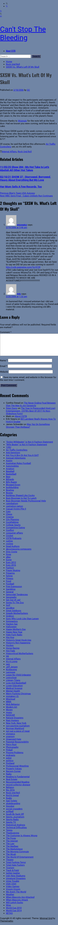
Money (9, 709)
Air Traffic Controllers (16, 450)
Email (3, 366)
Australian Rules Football (18, 463)
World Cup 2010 (14, 908)
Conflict (10, 530)
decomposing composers (18, 549)
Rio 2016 (10, 790)
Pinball (9, 750)
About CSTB (10, 50)
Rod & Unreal (12, 795)
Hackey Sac (12, 624)
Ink (7, 656)
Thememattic (6, 921)
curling (9, 541)
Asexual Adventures (16, 458)
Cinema (10, 517)
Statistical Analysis (15, 825)
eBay (8, 557)
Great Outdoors (13, 610)
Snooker (10, 806)
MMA (8, 701)
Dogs (8, 554)
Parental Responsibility (17, 742)
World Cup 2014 (14, 910)
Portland (10, 763)
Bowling (10, 490)
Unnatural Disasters (16, 878)
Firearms (10, 573)
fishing (9, 575)
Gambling (10, 589)
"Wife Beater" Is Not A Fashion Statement (26, 444)
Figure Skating (13, 570)
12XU (8, 447)
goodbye (10, 608)
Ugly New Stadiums (15, 875)
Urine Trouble (12, 881)
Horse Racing (12, 648)
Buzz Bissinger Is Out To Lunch (21, 498)
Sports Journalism (15, 816)
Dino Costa (11, 551)
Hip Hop (10, 637)
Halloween (11, 626)
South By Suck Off (15, 814)
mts (19, 294)
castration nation (14, 506)
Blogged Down (13, 484)
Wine (8, 905)
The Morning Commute (17, 851)
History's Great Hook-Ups (18, 640)
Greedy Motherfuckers (17, 613)
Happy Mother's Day (16, 629)
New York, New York (16, 723)
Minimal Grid (46, 918)
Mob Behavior (13, 704)
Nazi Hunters (12, 720)
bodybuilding (12, 487)
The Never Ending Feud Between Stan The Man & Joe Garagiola (31, 404)
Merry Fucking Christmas (18, 693)
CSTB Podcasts (13, 538)
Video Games (12, 886)
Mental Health (13, 691)
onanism (10, 736)
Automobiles (12, 466)
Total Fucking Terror (16, 862)
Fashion (10, 567)
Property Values (14, 768)
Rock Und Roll (25, 151)
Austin (9, 460)
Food (8, 581)
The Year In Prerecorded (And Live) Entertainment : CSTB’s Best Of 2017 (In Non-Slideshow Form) (30, 411)
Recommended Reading (17, 782)
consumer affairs (14, 533)
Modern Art (11, 707)
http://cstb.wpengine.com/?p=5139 (23, 267)
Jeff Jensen (12, 667)
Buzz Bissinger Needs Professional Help (26, 500)
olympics (10, 733)
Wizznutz (22, 120)
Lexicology (11, 677)
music (9, 712)
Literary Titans (13, 680)
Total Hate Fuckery (15, 865)
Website (4, 371)
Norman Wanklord (15, 728)
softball (10, 811)
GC (28, 90)
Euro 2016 (11, 565)
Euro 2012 (11, 562)
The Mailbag (12, 846)
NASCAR (10, 715)
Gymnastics (12, 621)
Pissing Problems (14, 752)
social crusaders (14, 808)
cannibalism (12, 503)
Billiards (10, 479)
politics (9, 760)
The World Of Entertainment (19, 857)
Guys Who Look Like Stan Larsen (22, 618)
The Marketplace (14, 849)
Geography (11, 597)
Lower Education (14, 685)
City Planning (12, 519)
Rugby (9, 798)
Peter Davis (11, 408)
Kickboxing (11, 669)
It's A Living (11, 661)
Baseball (10, 471)
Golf (8, 605)
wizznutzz (22, 224)
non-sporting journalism (18, 725)
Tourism (10, 867)
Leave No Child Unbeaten (18, 675)
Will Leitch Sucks (14, 902)
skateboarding (13, 803)
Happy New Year (14, 632)
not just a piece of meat (18, 731)
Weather (10, 894)
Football (10, 583)
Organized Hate (13, 739)
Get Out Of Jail (13, 600)
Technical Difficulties (16, 827)
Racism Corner (13, 771)
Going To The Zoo (15, 602)
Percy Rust (11, 744)
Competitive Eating (15, 527)
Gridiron (10, 616)
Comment (5, 332)
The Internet (12, 841)
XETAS (9, 913)
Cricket (9, 535)
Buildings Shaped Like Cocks (20, 495)
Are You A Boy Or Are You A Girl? (22, 455)
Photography (12, 747)
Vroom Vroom (13, 889)
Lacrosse (10, 672)
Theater (10, 859)
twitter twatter (13, 873)
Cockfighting (12, 522)
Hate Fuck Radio (14, 634)
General (10, 592)
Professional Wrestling (17, 766)
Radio (9, 774)
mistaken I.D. (12, 696)
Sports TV (11, 822)
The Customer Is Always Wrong (21, 835)
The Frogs (11, 838)
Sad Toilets (11, 800)
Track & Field (12, 870)
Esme (9, 559)
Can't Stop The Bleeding (23, 33)
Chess (9, 514)
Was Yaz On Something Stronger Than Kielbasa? (28, 425)
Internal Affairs (9, 151)
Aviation (10, 468)
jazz (8, 664)
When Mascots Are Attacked (20, 897)
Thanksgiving (12, 833)
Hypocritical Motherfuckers (19, 653)
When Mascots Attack (17, 900)
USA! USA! (11, 883)
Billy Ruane (11, 482)
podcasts (10, 755)
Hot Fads (10, 650)
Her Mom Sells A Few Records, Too (21, 186)
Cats (8, 511)
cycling (9, 543)
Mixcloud (10, 699)
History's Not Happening (18, 642)
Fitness (9, 578)
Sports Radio (12, 819)
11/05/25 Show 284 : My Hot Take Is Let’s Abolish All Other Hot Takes (24, 168)
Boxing (9, 492)
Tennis (9, 830)
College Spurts (13, 525)
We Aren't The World (16, 891)
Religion (10, 787)
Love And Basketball (16, 683)
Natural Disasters (14, 717)
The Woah (11, 854)
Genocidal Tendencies (17, 594)
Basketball (11, 474)
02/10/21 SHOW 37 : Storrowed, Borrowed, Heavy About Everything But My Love (25, 178)
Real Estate (11, 779)
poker (9, 758)
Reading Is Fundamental (18, 776)
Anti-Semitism (13, 452)
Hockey (10, 645)
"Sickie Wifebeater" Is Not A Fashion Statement (29, 442)
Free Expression (14, 586)
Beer (8, 476)
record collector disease (18, 784)
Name (3, 360)
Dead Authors (12, 546)
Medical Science (14, 688)
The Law (10, 843)
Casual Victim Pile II (16, 509)
